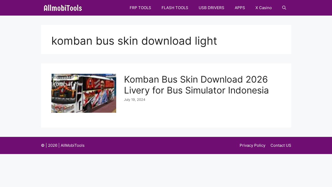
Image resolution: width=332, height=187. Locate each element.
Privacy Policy (252, 145)
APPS (240, 7)
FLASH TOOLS (175, 7)
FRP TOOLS (140, 7)
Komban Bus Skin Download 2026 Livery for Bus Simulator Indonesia (196, 85)
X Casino (263, 7)
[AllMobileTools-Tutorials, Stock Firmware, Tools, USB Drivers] (64, 8)
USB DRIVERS (211, 7)
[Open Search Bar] (284, 8)
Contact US (281, 145)
